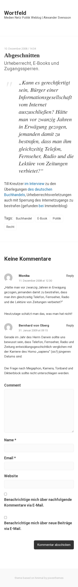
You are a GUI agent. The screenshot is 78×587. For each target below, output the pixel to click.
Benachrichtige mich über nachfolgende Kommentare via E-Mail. (38, 502)
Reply (69, 276)
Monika (24, 276)
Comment (12, 385)
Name (10, 440)
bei (41, 206)
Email (10, 458)
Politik (57, 218)
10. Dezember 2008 (15, 48)
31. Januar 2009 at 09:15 (33, 330)
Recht (10, 226)
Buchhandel (24, 218)
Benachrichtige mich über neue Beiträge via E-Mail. (38, 526)
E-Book (42, 218)
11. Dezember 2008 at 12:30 (35, 280)
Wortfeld (15, 12)
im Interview (34, 184)
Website (11, 476)
